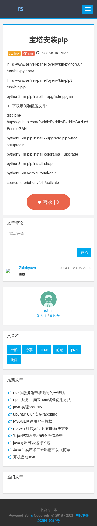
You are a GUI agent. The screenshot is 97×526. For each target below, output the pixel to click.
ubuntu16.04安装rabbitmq (35, 414)
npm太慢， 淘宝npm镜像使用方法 (42, 399)
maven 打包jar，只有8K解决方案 (41, 428)
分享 (29, 349)
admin (48, 310)
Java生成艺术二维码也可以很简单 (41, 449)
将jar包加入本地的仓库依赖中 (38, 435)
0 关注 (42, 315)
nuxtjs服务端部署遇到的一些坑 (39, 392)
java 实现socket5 (27, 406)
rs (31, 515)
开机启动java (24, 456)
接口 (14, 359)
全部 (14, 349)
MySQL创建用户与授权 (32, 421)
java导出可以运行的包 (31, 442)
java (74, 349)
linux (44, 349)
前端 (59, 349)
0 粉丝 (55, 315)
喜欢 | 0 (50, 201)
